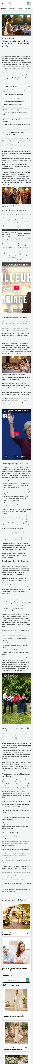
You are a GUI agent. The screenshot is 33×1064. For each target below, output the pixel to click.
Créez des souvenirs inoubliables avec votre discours (15, 120)
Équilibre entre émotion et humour (12, 107)
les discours (14, 56)
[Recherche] (24, 3)
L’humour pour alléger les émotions (12, 104)
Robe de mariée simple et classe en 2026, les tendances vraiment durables (15, 1048)
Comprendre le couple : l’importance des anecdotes (14, 95)
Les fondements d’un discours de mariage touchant (14, 90)
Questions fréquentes (9, 127)
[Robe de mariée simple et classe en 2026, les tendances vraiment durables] (16, 1033)
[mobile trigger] (3, 3)
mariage (9, 56)
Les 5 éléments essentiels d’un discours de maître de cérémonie (16, 815)
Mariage (6, 1013)
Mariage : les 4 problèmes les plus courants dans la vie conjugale (14, 969)
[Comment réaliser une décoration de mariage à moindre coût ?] (16, 916)
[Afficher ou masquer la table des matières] (23, 87)
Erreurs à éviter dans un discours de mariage (15, 117)
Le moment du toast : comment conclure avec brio (15, 113)
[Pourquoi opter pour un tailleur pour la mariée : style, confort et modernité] (16, 1000)
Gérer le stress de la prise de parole (12, 110)
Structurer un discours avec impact (12, 98)
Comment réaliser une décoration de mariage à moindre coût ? (15, 933)
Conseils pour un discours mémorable (13, 101)
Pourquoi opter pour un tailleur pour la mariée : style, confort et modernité (15, 1015)
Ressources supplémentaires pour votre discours (16, 124)
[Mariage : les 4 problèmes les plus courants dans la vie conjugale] (16, 952)
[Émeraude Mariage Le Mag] (11, 3)
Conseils (4, 966)
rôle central (25, 56)
